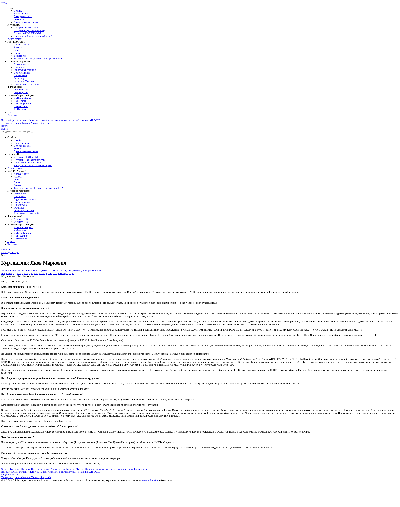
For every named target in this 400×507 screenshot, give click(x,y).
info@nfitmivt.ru (9, 474)
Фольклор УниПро (24, 81)
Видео (17, 53)
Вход (4, 2)
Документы (20, 55)
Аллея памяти (15, 39)
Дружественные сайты (26, 22)
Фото (16, 50)
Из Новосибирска (23, 98)
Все (3, 273)
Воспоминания (22, 72)
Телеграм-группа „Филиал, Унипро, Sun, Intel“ (38, 58)
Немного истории (40, 469)
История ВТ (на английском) (29, 30)
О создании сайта (23, 16)
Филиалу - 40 (21, 89)
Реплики (12, 115)
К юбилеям (20, 67)
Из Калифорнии (22, 103)
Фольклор (19, 78)
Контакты (19, 19)
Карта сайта (140, 469)
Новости (25, 469)
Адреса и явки (21, 44)
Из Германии (21, 106)
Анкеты (18, 47)
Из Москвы (20, 100)
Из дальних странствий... (27, 84)
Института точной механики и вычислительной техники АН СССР (50, 120)
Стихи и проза (21, 64)
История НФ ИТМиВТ (26, 27)
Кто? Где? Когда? (75, 469)
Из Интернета (21, 109)
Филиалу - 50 (21, 92)
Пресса (11, 112)
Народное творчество (96, 469)
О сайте (18, 10)
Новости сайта (21, 13)
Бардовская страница (25, 70)
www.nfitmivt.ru (150, 480)
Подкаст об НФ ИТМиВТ (27, 33)
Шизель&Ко (20, 75)
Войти (4, 128)
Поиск (130, 469)
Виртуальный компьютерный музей (33, 36)
